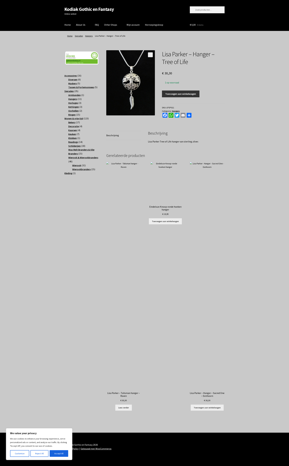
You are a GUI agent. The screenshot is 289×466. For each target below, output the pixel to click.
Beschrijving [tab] (112, 135)
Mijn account (133, 24)
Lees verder (123, 407)
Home (67, 24)
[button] (150, 54)
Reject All (39, 453)
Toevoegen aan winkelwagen (180, 93)
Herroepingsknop (154, 24)
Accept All (58, 453)
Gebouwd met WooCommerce (96, 448)
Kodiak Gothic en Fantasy (89, 9)
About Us (80, 24)
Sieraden (79, 36)
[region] (39, 444)
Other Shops (110, 24)
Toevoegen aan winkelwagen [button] (165, 221)
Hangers (89, 36)
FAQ (97, 24)
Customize (20, 453)
